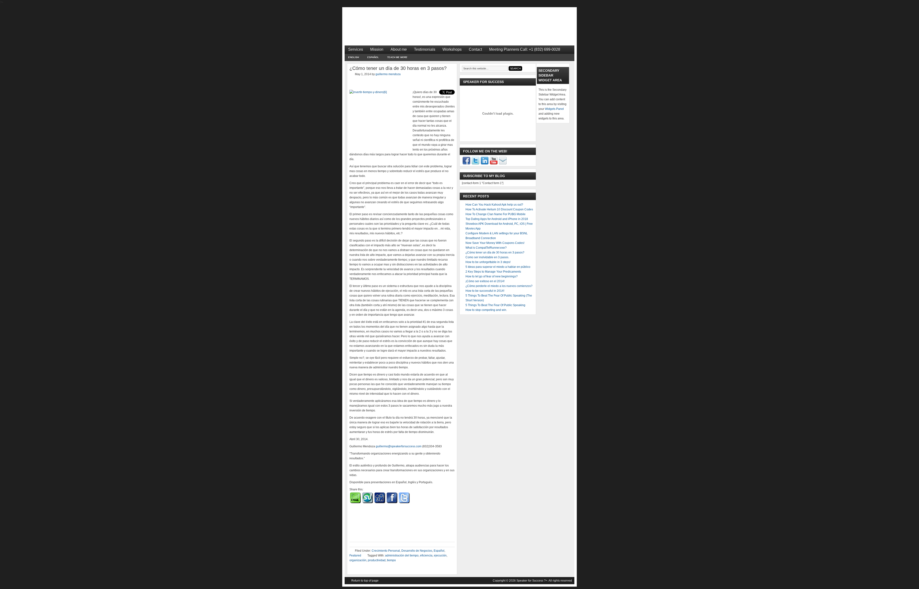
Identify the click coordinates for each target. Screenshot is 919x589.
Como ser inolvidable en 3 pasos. (487, 257)
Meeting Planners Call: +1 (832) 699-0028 (524, 49)
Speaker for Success (459, 22)
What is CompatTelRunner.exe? (486, 247)
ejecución (440, 555)
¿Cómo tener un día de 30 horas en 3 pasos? (494, 252)
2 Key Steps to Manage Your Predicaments (493, 271)
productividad (377, 560)
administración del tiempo (402, 555)
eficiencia (426, 555)
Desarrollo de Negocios (416, 550)
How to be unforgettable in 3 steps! (487, 262)
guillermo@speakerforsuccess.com (398, 446)
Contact (475, 49)
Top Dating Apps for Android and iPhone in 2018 (496, 219)
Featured (355, 555)
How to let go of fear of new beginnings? (491, 276)
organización (357, 560)
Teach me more (397, 57)
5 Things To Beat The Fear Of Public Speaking (495, 305)
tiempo (391, 560)
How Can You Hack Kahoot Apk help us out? (494, 204)
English (352, 58)
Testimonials (424, 49)
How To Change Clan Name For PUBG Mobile (495, 214)
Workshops (452, 49)
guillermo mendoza (388, 74)
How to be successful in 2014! (484, 290)
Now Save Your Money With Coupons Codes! (494, 243)
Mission (376, 49)
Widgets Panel (554, 109)
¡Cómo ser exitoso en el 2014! (484, 281)
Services (355, 49)
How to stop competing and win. (486, 310)
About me (399, 49)
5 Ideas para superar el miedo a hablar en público (497, 267)
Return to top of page (365, 580)
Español (371, 58)
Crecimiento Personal (386, 550)
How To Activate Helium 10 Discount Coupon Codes (499, 209)
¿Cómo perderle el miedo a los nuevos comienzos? (498, 286)
